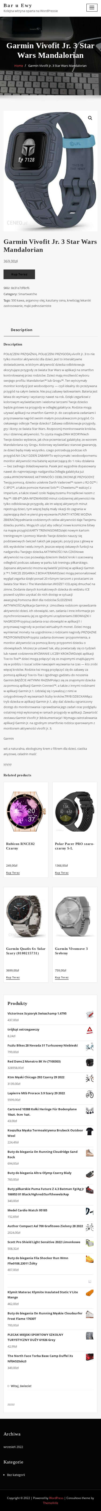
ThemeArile (50, 1503)
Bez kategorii (16, 1475)
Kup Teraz (19, 274)
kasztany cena (56, 300)
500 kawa (17, 300)
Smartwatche (27, 294)
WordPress (56, 1498)
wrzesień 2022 (13, 1447)
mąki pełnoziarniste (37, 306)
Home (18, 65)
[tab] (22, 331)
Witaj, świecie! (21, 1386)
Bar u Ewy (18, 5)
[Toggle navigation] (92, 8)
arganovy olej (35, 300)
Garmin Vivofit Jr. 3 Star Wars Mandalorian (57, 65)
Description (21, 329)
